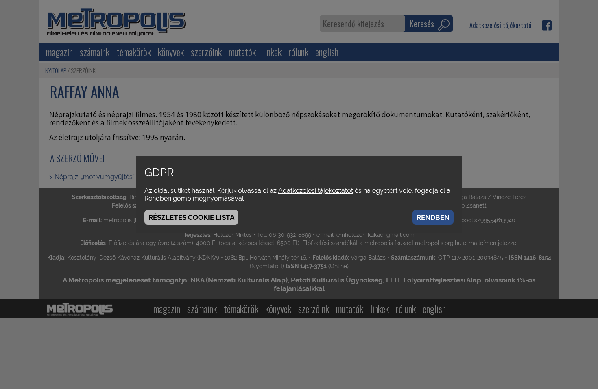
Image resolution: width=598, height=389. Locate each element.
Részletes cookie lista (191, 217)
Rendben (433, 217)
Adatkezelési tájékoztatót (315, 190)
